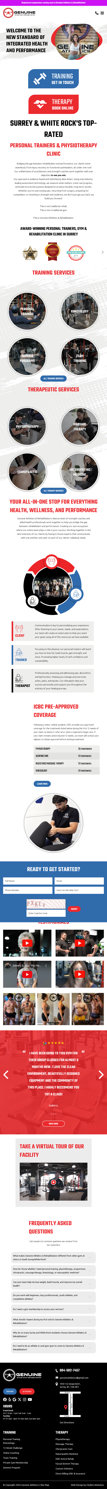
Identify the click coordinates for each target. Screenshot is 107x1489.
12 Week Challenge (12, 1434)
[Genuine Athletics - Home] (30, 13)
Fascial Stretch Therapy (67, 1450)
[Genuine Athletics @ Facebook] (5, 1386)
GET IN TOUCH (27, 1377)
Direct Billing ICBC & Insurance (70, 1460)
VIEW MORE (53, 1110)
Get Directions (67, 1409)
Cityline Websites (95, 1471)
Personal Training (11, 1425)
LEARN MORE (42, 784)
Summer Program (11, 1454)
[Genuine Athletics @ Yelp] (9, 1386)
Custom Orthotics (64, 1455)
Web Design (77, 1471)
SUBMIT (74, 909)
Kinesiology (8, 1429)
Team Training (10, 1444)
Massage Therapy (64, 1430)
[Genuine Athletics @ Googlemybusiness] (14, 1386)
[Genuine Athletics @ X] (19, 1386)
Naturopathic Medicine (67, 1440)
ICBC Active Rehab (65, 1445)
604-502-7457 (70, 1357)
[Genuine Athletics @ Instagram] (24, 1386)
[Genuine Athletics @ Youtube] (30, 1386)
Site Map (44, 1471)
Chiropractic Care (64, 1435)
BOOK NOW (9, 1377)
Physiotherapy (63, 1425)
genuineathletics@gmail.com (74, 1364)
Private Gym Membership (15, 1449)
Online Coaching (11, 1439)
